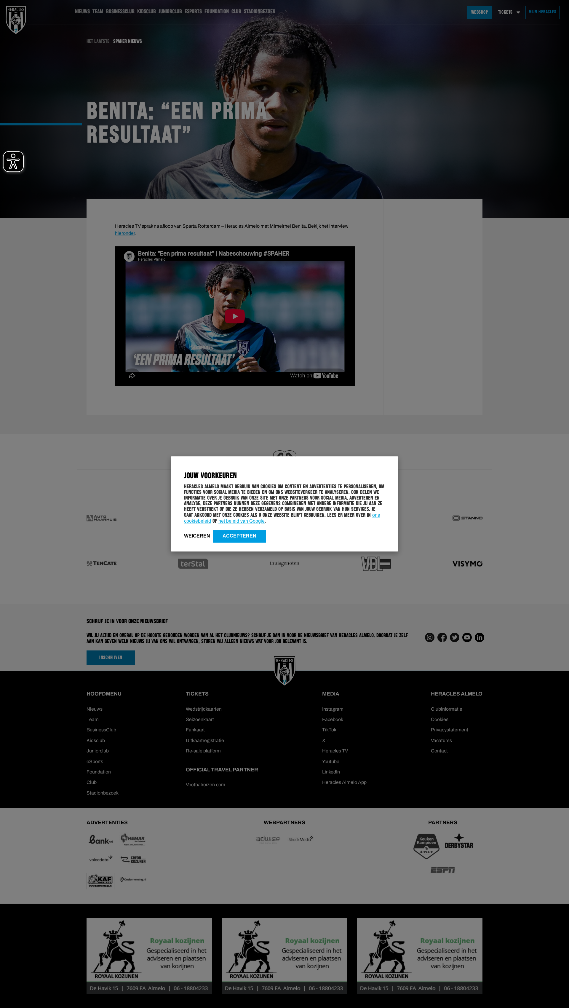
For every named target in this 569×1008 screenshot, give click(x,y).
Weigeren (197, 535)
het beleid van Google (241, 521)
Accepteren (239, 535)
